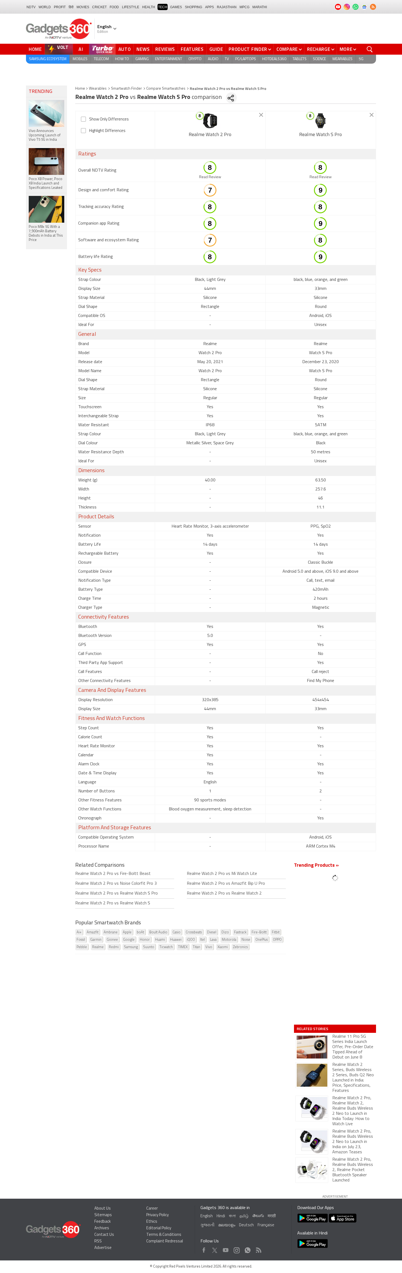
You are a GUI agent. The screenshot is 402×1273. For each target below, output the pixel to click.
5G (361, 59)
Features (192, 49)
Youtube (225, 1249)
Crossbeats (194, 932)
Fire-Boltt (259, 932)
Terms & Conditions (163, 1235)
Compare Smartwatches (165, 89)
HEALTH (148, 7)
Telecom (101, 59)
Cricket (99, 7)
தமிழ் (244, 1216)
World (45, 7)
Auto (124, 49)
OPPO (277, 940)
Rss (258, 1249)
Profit (60, 7)
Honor (145, 940)
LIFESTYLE (130, 7)
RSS (98, 1241)
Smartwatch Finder (126, 89)
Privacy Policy (157, 1215)
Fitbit (275, 932)
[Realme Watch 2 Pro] (210, 121)
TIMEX (183, 947)
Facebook (203, 1249)
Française (266, 1225)
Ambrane (111, 932)
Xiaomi (222, 947)
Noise (245, 940)
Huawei (176, 940)
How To (122, 59)
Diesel (211, 932)
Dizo (225, 932)
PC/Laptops (245, 59)
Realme (98, 947)
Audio (213, 59)
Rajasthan (227, 7)
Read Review (210, 177)
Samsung (131, 947)
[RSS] (373, 7)
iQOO (191, 940)
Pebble (82, 947)
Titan (196, 947)
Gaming (142, 59)
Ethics (151, 1222)
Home (35, 49)
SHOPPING (193, 7)
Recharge (318, 49)
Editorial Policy (158, 1228)
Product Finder (248, 49)
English (206, 1216)
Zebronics (240, 947)
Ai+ (79, 932)
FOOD (114, 7)
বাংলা (232, 1216)
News (143, 49)
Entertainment (168, 59)
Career (152, 1209)
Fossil (81, 940)
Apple (127, 932)
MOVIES (83, 7)
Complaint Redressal (164, 1241)
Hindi (221, 1216)
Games (176, 7)
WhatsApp (247, 1249)
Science (319, 59)
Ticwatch (166, 947)
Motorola (229, 940)
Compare (287, 49)
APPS (209, 7)
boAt (140, 932)
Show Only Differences (109, 119)
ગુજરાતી (207, 1225)
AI (80, 49)
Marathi (259, 7)
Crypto (195, 59)
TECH (162, 7)
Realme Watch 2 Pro (210, 135)
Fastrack (240, 932)
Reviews (165, 49)
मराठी (272, 1216)
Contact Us (104, 1235)
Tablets (300, 59)
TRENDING (40, 91)
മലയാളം (226, 1225)
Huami (160, 940)
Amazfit (92, 932)
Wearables (342, 59)
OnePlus (261, 940)
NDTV (31, 7)
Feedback (102, 1222)
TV (227, 59)
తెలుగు (258, 1216)
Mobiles (80, 59)
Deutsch (246, 1225)
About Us (102, 1209)
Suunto (148, 947)
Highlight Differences (107, 131)
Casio (176, 932)
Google (129, 940)
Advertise (103, 1248)
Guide (216, 49)
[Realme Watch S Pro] (320, 121)
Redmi (114, 947)
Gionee (112, 940)
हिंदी (71, 7)
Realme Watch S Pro (320, 135)
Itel (202, 940)
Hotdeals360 (274, 59)
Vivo (208, 947)
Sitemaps (103, 1215)
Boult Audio (158, 932)
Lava (213, 940)
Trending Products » (316, 865)
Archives (101, 1228)
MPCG (244, 7)
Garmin (95, 940)
